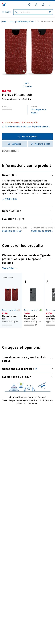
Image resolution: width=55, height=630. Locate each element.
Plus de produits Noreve (38, 109)
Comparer (16, 144)
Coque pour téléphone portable (22, 22)
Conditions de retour (11, 231)
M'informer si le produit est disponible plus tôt (27, 126)
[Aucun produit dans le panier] (50, 4)
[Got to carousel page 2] (28, 83)
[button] (27, 122)
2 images (27, 86)
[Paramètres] (29, 4)
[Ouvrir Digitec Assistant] (43, 4)
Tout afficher (8, 268)
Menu (8, 12)
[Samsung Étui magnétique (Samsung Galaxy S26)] (33, 300)
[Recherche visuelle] (49, 12)
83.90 (6, 91)
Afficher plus (11, 199)
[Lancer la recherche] (16, 12)
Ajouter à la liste (42, 144)
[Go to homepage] (4, 4)
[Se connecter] (36, 4)
